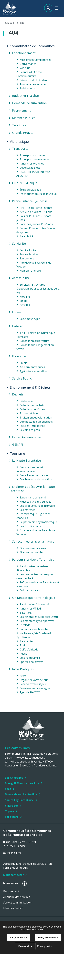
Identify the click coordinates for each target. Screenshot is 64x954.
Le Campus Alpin (30, 319)
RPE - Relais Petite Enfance (36, 208)
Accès (23, 676)
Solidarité (19, 243)
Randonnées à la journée (35, 604)
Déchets (18, 394)
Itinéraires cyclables (32, 163)
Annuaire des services (33, 84)
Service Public (22, 378)
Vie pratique (19, 141)
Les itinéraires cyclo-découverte (39, 617)
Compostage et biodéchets (36, 421)
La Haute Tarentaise (26, 460)
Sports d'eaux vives (31, 662)
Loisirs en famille (30, 658)
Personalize (25, 946)
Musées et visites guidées (35, 501)
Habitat (17, 326)
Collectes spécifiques (32, 409)
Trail (22, 645)
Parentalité (26, 236)
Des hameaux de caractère (36, 479)
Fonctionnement (24, 53)
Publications (27, 88)
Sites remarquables (31, 552)
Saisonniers (27, 258)
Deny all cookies (48, 937)
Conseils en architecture (34, 341)
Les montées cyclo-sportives (37, 621)
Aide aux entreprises (32, 367)
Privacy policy (44, 946)
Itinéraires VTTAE (31, 608)
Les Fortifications (30, 526)
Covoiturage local (30, 167)
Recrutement (21, 110)
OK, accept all (18, 937)
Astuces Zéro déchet (32, 426)
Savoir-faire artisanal (33, 497)
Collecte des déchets (32, 405)
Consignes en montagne (35, 688)
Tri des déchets (29, 413)
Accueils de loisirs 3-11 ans (36, 212)
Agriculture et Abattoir (33, 371)
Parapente (26, 641)
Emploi (24, 301)
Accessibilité (21, 278)
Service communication (17, 902)
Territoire (19, 125)
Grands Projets (22, 133)
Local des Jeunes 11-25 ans (36, 224)
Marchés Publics (23, 118)
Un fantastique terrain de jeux (33, 598)
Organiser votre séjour (34, 680)
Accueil (9, 23)
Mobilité (25, 296)
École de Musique (30, 189)
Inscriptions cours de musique (38, 194)
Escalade (25, 625)
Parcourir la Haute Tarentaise (33, 559)
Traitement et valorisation (36, 417)
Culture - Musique (24, 183)
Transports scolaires (32, 155)
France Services (29, 254)
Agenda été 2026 (30, 692)
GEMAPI (17, 444)
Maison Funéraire (31, 270)
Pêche (23, 653)
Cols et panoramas (31, 590)
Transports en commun (34, 159)
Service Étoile (28, 250)
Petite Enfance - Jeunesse (30, 201)
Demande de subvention (29, 103)
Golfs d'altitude (29, 649)
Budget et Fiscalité (25, 96)
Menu (56, 9)
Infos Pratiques (23, 669)
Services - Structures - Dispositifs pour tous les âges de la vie (38, 288)
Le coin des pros (30, 430)
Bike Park (26, 612)
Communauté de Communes (32, 46)
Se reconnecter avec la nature (33, 541)
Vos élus (25, 68)
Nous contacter (13, 875)
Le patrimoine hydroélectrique (38, 522)
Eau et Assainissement (28, 437)
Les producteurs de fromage (37, 506)
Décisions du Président (34, 80)
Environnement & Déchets (30, 387)
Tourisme (17, 453)
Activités (25, 305)
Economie (19, 356)
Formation (19, 312)
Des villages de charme (34, 475)
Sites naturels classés (33, 548)
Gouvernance (28, 64)
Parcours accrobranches (35, 629)
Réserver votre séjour (33, 684)
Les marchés (27, 510)
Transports (20, 149)
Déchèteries (27, 401)
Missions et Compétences (35, 60)
